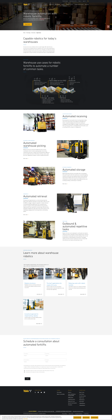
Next (27, 378)
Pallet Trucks (81, 397)
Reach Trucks (81, 392)
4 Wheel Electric (82, 405)
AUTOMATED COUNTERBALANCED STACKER (64, 411)
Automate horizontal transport (78, 411)
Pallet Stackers (82, 399)
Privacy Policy (64, 413)
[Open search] (88, 1)
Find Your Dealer (65, 1)
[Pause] (108, 26)
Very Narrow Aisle (82, 396)
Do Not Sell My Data (77, 417)
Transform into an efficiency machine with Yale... (46, 411)
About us (69, 392)
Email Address (26, 359)
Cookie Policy (86, 413)
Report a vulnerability (61, 394)
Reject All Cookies (86, 417)
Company (47, 359)
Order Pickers (81, 394)
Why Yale (87, 4)
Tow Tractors (81, 401)
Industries (51, 4)
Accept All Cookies (94, 417)
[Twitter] (35, 392)
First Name (26, 353)
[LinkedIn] (44, 392)
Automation (33, 32)
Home (24, 32)
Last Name (47, 353)
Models (63, 4)
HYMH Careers (70, 397)
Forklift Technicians (71, 399)
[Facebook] (38, 392)
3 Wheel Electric (82, 403)
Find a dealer (59, 392)
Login (84, 1)
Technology (57, 4)
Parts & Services (69, 4)
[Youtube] (41, 392)
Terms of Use (71, 413)
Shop (79, 1)
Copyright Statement (78, 413)
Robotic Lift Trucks (71, 401)
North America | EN (73, 1)
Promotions (70, 404)
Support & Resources (79, 4)
